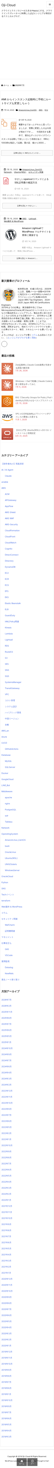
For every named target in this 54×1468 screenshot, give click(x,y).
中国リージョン (12, 718)
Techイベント (7, 894)
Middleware (6, 791)
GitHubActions (11, 749)
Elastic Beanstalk (13, 603)
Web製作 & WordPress (13, 221)
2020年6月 (6, 1315)
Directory (9, 561)
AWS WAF (9, 518)
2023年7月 (6, 1115)
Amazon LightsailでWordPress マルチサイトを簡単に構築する (36, 232)
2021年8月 (6, 1230)
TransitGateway (12, 688)
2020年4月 (6, 1327)
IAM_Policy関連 (12, 621)
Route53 (9, 652)
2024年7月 (6, 1060)
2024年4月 (6, 1072)
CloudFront (10, 536)
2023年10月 (7, 1103)
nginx (7, 803)
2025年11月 (6, 1012)
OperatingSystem (9, 834)
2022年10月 (7, 1145)
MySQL (8, 761)
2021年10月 (6, 1218)
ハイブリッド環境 (13, 712)
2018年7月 (6, 1412)
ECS (7, 585)
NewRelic (9, 973)
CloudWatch (10, 542)
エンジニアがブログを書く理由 (21, 337)
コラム (35, 335)
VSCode (9, 955)
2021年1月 (6, 1273)
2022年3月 (6, 1188)
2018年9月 (6, 1406)
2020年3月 (6, 1333)
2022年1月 (6, 1200)
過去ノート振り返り (10, 979)
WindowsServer (12, 870)
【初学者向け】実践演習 (12, 463)
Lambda (9, 633)
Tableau (8, 821)
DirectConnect (11, 554)
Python (4, 882)
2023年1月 (6, 1139)
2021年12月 (6, 1206)
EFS (6, 591)
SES (7, 664)
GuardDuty (10, 615)
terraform (5, 900)
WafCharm (10, 925)
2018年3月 (6, 1436)
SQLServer (10, 767)
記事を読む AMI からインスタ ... (27, 153)
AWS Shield (10, 512)
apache (8, 797)
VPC (7, 694)
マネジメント (7, 937)
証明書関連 (10, 931)
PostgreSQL (10, 809)
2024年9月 (6, 1054)
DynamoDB (10, 567)
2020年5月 (6, 1321)
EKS (7, 597)
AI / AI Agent (7, 470)
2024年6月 (6, 1066)
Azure (4, 737)
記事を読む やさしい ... (27, 206)
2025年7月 (6, 1024)
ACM (7, 494)
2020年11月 (6, 1285)
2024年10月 (7, 1048)
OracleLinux (10, 852)
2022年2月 (6, 1194)
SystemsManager (13, 682)
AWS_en (5, 730)
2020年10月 (7, 1291)
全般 (7, 724)
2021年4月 (6, 1254)
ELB (6, 609)
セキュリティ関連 (35, 172)
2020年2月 (6, 1339)
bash (7, 846)
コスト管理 (10, 700)
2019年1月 (6, 1394)
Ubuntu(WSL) (20, 172)
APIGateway (10, 500)
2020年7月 (6, 1309)
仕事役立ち (6, 943)
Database (6, 755)
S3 (6, 658)
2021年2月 (6, 1266)
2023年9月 (6, 1109)
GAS (7, 949)
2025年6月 (6, 1030)
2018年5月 (6, 1424)
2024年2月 (6, 1084)
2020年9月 (6, 1297)
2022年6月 (6, 1169)
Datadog (9, 967)
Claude (8, 476)
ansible (4, 482)
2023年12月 (7, 1090)
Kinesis (8, 627)
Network (8, 172)
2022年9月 (6, 1151)
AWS (40, 110)
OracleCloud (7, 876)
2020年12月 (7, 1279)
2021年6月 (6, 1242)
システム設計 (11, 706)
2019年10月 (7, 1364)
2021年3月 (6, 1260)
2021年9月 (6, 1224)
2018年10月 (7, 1400)
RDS (7, 645)
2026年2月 (6, 1006)
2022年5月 (6, 1175)
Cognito (8, 548)
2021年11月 (6, 1212)
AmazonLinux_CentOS (28, 110)
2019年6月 (6, 1388)
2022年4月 (6, 1181)
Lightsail (32, 218)
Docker (4, 773)
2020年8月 (6, 1303)
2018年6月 (6, 1418)
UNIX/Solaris (11, 864)
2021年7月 (6, 1236)
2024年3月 (6, 1078)
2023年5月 (6, 1127)
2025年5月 (6, 1036)
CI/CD (4, 743)
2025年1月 (6, 1042)
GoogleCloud (7, 779)
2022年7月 (6, 1163)
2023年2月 (6, 1133)
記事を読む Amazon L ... (27, 258)
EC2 (46, 110)
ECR (7, 579)
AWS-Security (11, 524)
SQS (7, 676)
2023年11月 (6, 1097)
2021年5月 (6, 1248)
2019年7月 (6, 1382)
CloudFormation (12, 530)
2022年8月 (6, 1157)
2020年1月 (6, 1345)
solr (6, 815)
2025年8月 (6, 1018)
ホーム (6, 85)
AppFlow (9, 506)
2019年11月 (6, 1357)
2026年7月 (6, 999)
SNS (7, 670)
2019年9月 (6, 1370)
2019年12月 (6, 1351)
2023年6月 (6, 1121)
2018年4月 (6, 1430)
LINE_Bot (5, 785)
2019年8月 (6, 1376)
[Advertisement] (27, 50)
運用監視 (5, 961)
